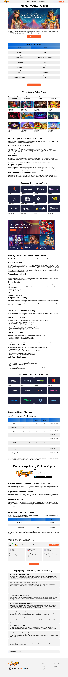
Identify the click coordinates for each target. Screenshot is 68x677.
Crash (40, 98)
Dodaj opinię (54, 544)
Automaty (52, 98)
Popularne (14, 98)
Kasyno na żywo (27, 98)
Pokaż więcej (34, 563)
